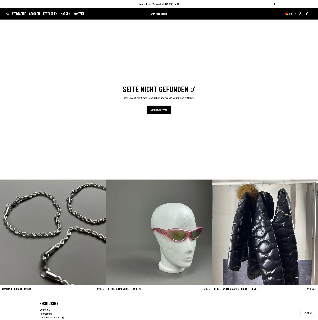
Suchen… (45, 309)
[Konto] (300, 13)
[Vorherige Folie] (41, 4)
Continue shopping (159, 109)
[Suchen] (7, 13)
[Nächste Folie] (274, 4)
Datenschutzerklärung (52, 317)
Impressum (46, 313)
